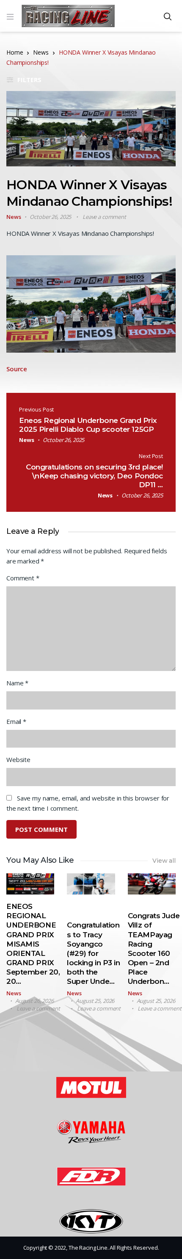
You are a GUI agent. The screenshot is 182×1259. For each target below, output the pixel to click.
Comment (22, 578)
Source (16, 368)
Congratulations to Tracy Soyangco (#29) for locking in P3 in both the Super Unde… (93, 953)
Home (14, 52)
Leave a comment (104, 217)
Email (16, 721)
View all (164, 860)
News (40, 52)
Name (17, 683)
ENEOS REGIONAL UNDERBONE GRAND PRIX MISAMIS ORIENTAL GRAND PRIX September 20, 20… (33, 944)
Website (18, 759)
